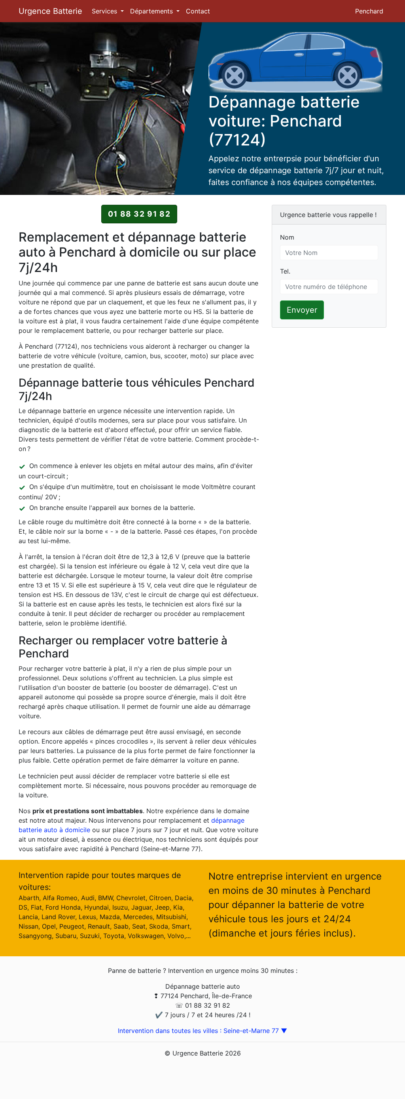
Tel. (285, 271)
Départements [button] (152, 11)
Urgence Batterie (50, 11)
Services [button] (105, 11)
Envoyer (302, 310)
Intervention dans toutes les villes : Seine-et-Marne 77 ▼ (202, 1031)
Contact (198, 11)
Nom (287, 237)
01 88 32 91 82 (139, 214)
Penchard (369, 11)
